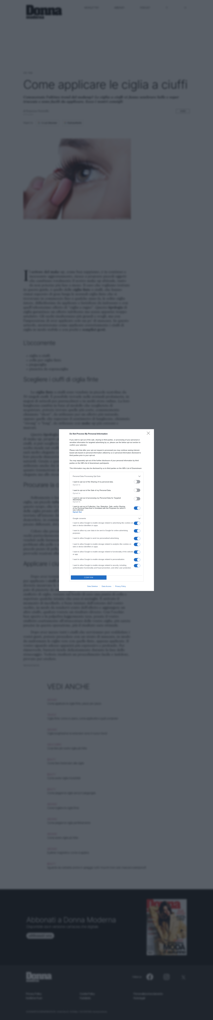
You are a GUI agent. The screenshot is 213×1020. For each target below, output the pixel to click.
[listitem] (106, 476)
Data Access (106, 586)
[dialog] (106, 510)
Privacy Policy (120, 586)
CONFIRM (88, 577)
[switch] (137, 481)
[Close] (149, 434)
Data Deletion (92, 586)
